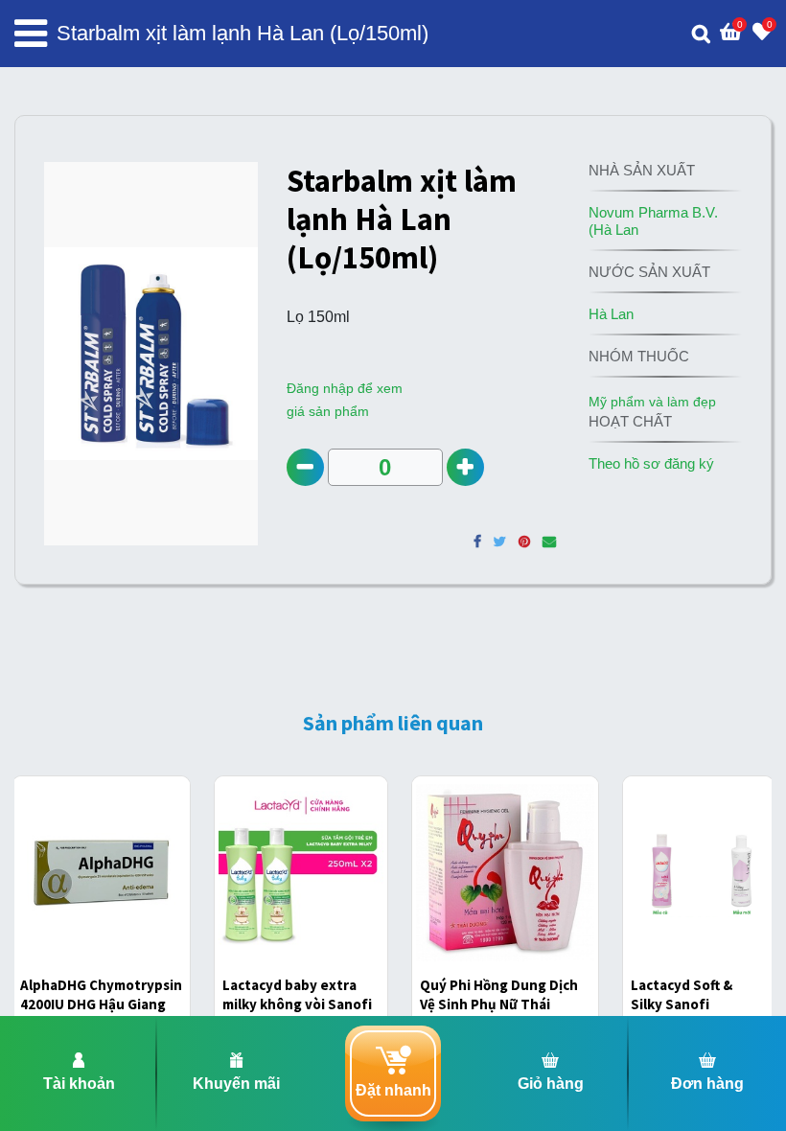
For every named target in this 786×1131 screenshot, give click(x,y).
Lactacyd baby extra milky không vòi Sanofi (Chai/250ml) (297, 1003)
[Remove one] (305, 467)
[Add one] (465, 467)
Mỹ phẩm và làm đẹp (652, 401)
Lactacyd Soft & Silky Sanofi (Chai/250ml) (681, 1003)
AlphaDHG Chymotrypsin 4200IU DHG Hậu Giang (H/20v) (101, 1003)
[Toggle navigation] (30, 33)
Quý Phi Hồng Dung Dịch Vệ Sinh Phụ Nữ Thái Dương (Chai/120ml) (499, 1003)
